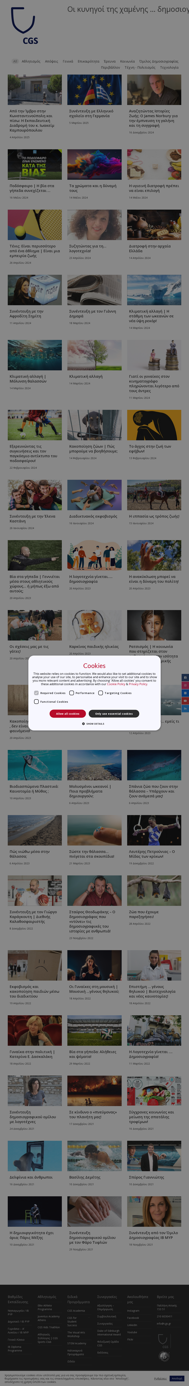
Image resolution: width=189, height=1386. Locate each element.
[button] (94, 724)
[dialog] (94, 693)
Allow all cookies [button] (68, 713)
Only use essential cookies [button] (114, 713)
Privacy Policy (138, 684)
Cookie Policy (116, 684)
